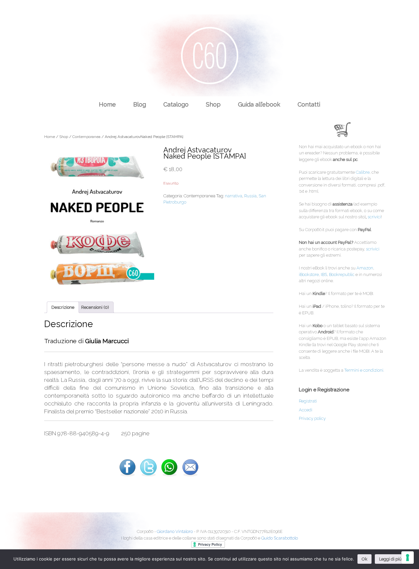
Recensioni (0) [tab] (95, 307)
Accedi (305, 409)
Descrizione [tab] (62, 307)
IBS (324, 274)
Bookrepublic (342, 274)
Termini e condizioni (363, 370)
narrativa (233, 195)
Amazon (364, 267)
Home (107, 104)
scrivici (374, 216)
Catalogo (176, 104)
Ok (364, 559)
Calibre (363, 172)
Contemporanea (86, 136)
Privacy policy (312, 418)
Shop (213, 104)
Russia (250, 195)
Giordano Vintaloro (175, 531)
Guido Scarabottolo (279, 538)
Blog (139, 104)
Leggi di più (390, 559)
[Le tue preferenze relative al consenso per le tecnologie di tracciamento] (407, 557)
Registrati (308, 401)
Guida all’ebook (259, 104)
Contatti (309, 104)
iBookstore (309, 274)
